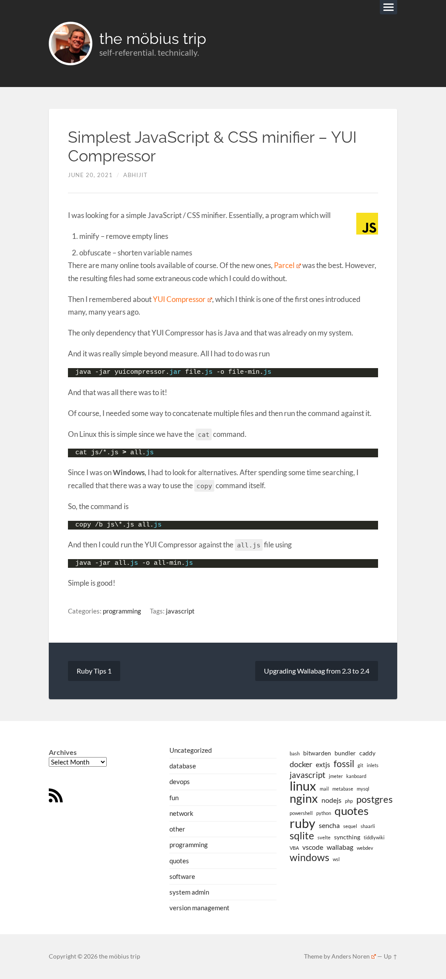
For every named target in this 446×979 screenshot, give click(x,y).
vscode (312, 847)
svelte (324, 837)
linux (303, 786)
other (177, 829)
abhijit (135, 174)
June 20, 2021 (90, 174)
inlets (372, 765)
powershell (301, 813)
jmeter (336, 776)
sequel (350, 826)
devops (179, 781)
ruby (302, 823)
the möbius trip (152, 38)
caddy (367, 753)
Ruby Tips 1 (94, 671)
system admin (189, 892)
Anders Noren (350, 956)
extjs (323, 764)
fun (174, 797)
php (349, 801)
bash (295, 753)
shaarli (368, 826)
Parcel (284, 265)
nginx (304, 798)
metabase (342, 788)
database (182, 766)
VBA (294, 848)
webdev (365, 848)
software (182, 876)
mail (324, 788)
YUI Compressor (179, 299)
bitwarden (317, 753)
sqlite (302, 836)
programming (122, 611)
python (323, 813)
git (360, 765)
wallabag (340, 847)
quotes (179, 861)
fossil (344, 763)
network (181, 813)
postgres (374, 799)
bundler (345, 753)
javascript (180, 611)
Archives (63, 752)
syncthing (347, 837)
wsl (336, 859)
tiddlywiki (374, 837)
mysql (363, 788)
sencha (329, 825)
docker (301, 764)
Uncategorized (190, 750)
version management (199, 908)
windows (309, 857)
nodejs (331, 800)
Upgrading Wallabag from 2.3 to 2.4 (316, 671)
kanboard (356, 776)
